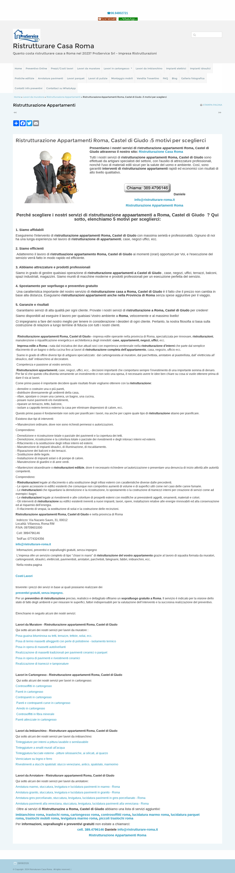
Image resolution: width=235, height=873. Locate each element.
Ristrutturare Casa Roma (53, 46)
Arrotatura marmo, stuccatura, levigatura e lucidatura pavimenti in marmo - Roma (68, 786)
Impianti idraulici (200, 68)
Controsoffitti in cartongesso (34, 686)
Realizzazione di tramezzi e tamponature (42, 663)
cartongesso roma (84, 815)
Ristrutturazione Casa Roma (161, 152)
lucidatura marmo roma (150, 815)
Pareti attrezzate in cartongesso (36, 719)
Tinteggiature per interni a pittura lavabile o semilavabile (52, 742)
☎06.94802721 (117, 13)
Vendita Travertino (148, 78)
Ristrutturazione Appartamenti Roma (154, 205)
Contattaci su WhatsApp (61, 88)
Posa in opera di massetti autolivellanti (41, 647)
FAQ (165, 78)
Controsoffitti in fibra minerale (35, 714)
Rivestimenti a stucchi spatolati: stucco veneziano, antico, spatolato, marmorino (67, 764)
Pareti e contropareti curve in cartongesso (43, 702)
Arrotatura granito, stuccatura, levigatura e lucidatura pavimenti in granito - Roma (68, 792)
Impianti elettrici (176, 68)
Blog (174, 78)
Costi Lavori (24, 576)
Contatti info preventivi (28, 88)
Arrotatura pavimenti (50, 78)
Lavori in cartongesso (116, 68)
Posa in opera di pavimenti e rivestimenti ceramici (48, 658)
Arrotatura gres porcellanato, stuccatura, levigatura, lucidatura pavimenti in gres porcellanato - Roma (80, 797)
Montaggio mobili (122, 78)
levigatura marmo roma (79, 818)
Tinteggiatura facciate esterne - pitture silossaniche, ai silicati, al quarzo (62, 753)
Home (18, 68)
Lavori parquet (75, 78)
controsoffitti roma (115, 815)
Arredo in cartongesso (30, 708)
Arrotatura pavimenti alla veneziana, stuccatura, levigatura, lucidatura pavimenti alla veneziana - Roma (82, 803)
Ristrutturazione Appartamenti (63, 97)
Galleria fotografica (193, 78)
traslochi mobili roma (42, 818)
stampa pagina (212, 105)
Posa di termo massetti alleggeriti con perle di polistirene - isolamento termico (66, 641)
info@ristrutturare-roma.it (154, 200)
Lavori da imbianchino (149, 68)
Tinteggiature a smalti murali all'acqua (40, 747)
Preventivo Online (36, 68)
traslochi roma (57, 815)
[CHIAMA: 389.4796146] (149, 194)
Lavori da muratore (88, 68)
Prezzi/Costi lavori (62, 68)
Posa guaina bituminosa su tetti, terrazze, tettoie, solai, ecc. (54, 635)
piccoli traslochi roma (116, 818)
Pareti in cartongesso (29, 691)
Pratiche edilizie (24, 78)
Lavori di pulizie (97, 78)
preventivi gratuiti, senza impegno (39, 592)
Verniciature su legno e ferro (34, 758)
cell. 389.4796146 (90, 829)
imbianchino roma (30, 815)
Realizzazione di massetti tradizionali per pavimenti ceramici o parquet (61, 652)
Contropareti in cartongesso (34, 697)
